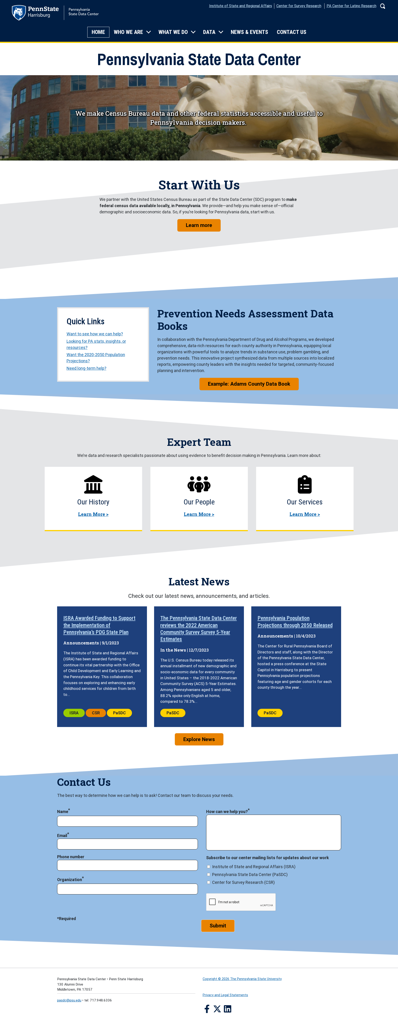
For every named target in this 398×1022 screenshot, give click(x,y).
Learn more (203, 225)
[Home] (55, 14)
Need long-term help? (86, 368)
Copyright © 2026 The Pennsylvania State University (242, 979)
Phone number (70, 856)
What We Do (173, 32)
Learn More (93, 514)
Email (62, 835)
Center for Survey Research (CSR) (243, 882)
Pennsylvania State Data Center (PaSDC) (250, 874)
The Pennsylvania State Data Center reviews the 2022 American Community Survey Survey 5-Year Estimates (198, 628)
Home (98, 32)
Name (62, 811)
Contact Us (291, 32)
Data (209, 32)
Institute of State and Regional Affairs (240, 6)
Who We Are (128, 32)
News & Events (249, 32)
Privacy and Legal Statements (225, 995)
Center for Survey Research (298, 6)
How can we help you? (227, 811)
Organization (69, 879)
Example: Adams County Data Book (249, 384)
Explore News (199, 739)
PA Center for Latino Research (351, 6)
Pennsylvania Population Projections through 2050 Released (295, 621)
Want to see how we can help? (95, 333)
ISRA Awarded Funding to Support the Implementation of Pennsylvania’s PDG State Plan (99, 625)
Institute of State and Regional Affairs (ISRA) (254, 866)
